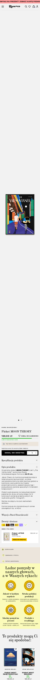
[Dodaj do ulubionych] (28, 436)
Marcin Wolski (10, 669)
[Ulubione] (29, 7)
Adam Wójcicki (28, 669)
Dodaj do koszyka (15, 453)
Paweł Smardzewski (9, 427)
